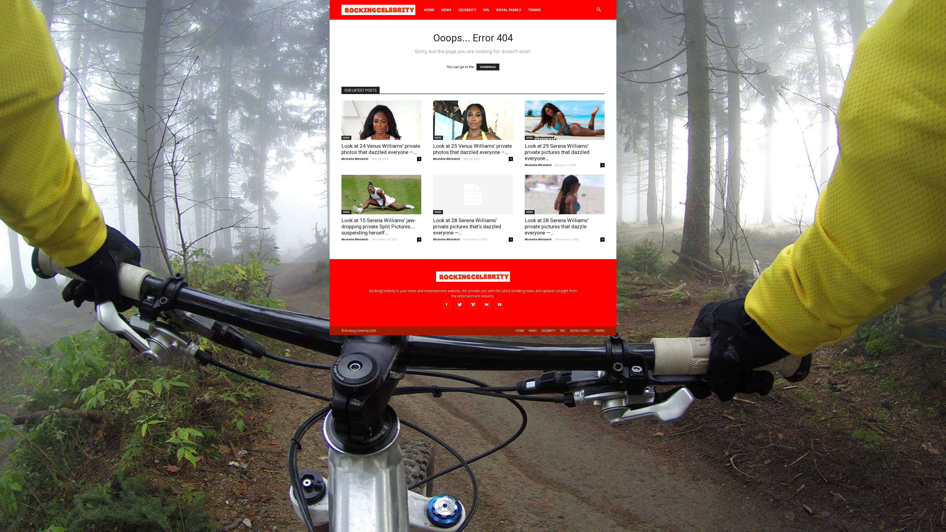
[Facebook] (446, 305)
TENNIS (534, 9)
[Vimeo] (473, 305)
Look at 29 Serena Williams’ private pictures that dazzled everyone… (557, 152)
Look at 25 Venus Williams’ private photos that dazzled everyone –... (472, 149)
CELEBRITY (467, 9)
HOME (429, 9)
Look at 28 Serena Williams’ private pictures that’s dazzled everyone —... (467, 226)
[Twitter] (460, 305)
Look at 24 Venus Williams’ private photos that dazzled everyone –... (380, 149)
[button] (599, 10)
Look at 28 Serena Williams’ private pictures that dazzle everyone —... (557, 226)
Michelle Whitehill (354, 159)
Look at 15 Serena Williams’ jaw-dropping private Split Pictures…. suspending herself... (378, 226)
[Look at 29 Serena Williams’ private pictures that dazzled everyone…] (565, 120)
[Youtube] (500, 305)
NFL (486, 9)
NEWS (446, 9)
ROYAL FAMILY (508, 9)
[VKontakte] (486, 305)
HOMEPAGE (488, 67)
